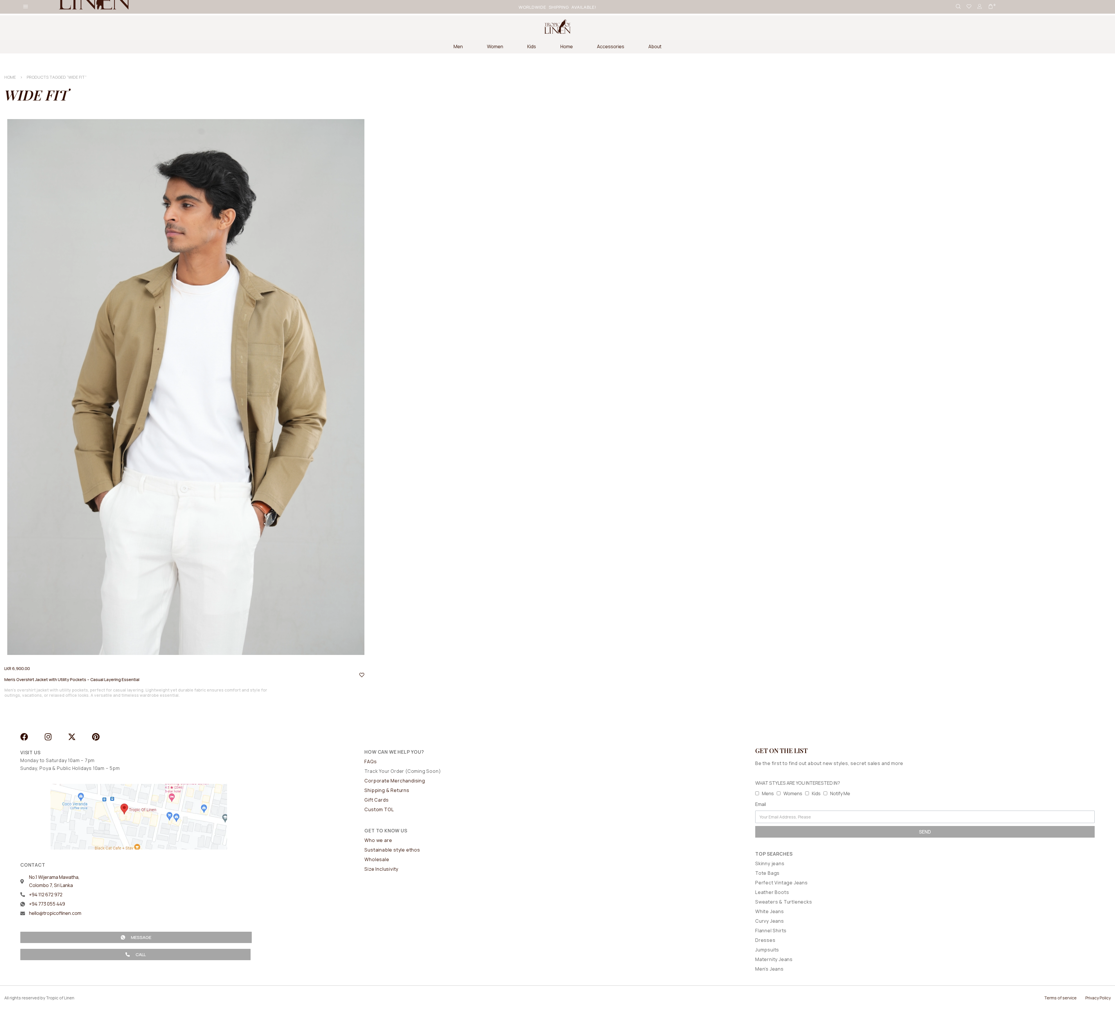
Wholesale (376, 859)
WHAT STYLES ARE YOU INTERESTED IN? (797, 783)
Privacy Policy (1098, 998)
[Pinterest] (96, 737)
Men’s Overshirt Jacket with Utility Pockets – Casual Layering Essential (71, 679)
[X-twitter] (72, 737)
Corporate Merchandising (394, 780)
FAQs (370, 761)
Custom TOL (379, 809)
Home (10, 77)
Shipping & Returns (386, 790)
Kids (816, 793)
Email (760, 804)
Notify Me (840, 793)
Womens (792, 793)
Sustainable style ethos (392, 850)
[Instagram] (48, 737)
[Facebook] (24, 737)
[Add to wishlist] (361, 675)
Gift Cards (376, 800)
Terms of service (1060, 998)
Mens (768, 793)
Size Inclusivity (381, 869)
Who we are (378, 840)
